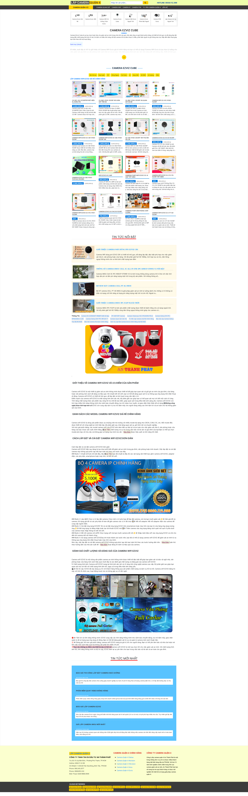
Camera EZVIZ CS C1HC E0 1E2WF (110, 211)
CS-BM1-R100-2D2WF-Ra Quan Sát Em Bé (136, 101)
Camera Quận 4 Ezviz (125, 770)
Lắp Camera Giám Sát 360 (148, 787)
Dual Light (102, 75)
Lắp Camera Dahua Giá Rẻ (104, 787)
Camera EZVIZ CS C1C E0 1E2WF (163, 138)
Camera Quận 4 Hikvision (126, 764)
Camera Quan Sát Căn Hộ (118, 319)
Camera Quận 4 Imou (124, 767)
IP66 (157, 75)
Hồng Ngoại (115, 75)
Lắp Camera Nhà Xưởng (106, 789)
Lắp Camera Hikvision (75, 787)
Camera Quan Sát (103, 7)
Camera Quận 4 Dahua (125, 757)
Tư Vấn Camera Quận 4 (152, 7)
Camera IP (126, 7)
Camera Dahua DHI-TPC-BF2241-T (97, 319)
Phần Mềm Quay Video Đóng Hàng (92, 691)
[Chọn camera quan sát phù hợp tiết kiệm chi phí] (176, 19)
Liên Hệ (165, 7)
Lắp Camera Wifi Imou (119, 787)
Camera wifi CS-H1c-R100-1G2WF (161, 101)
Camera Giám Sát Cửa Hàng (77, 789)
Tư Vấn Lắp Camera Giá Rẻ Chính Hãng (141, 319)
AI (129, 75)
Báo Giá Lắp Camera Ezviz (88, 707)
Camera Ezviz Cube (124, 30)
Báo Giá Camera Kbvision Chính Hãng (96, 322)
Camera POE (136, 7)
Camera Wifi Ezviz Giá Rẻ (133, 787)
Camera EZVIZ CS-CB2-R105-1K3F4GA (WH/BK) (82, 178)
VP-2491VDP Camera (118, 316)
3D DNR (143, 75)
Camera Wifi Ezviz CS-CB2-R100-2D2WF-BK (110, 138)
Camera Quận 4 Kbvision (126, 761)
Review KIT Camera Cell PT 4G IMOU (113, 286)
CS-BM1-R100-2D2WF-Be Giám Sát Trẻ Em (109, 101)
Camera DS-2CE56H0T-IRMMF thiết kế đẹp (95, 316)
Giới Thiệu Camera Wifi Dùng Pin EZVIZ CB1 (117, 249)
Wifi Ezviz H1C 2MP (105, 175)
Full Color (124, 75)
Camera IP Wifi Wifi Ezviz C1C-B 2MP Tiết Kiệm (136, 176)
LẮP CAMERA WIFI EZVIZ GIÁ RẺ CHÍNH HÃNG (87, 79)
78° (108, 75)
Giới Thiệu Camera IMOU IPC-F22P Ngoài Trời (117, 303)
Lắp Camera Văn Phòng (92, 789)
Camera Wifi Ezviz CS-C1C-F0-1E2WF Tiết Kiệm (163, 176)
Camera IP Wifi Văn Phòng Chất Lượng (136, 211)
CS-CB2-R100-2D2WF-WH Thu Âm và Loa (137, 138)
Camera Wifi (116, 7)
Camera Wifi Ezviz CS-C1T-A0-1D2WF (163, 213)
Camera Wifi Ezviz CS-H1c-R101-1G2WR (83, 213)
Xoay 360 (135, 75)
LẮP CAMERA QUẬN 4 (80, 753)
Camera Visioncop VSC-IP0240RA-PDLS (140, 316)
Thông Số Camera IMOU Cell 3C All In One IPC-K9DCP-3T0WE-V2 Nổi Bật (130, 269)
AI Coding (151, 75)
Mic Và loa (93, 75)
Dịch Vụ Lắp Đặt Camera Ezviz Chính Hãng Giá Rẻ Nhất (128, 322)
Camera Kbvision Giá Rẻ (89, 787)
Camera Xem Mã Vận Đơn (164, 787)
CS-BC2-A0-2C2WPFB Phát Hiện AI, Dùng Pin (83, 101)
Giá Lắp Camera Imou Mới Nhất (90, 724)
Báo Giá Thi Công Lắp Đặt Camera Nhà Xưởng (98, 673)
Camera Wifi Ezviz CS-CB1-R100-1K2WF (83, 138)
